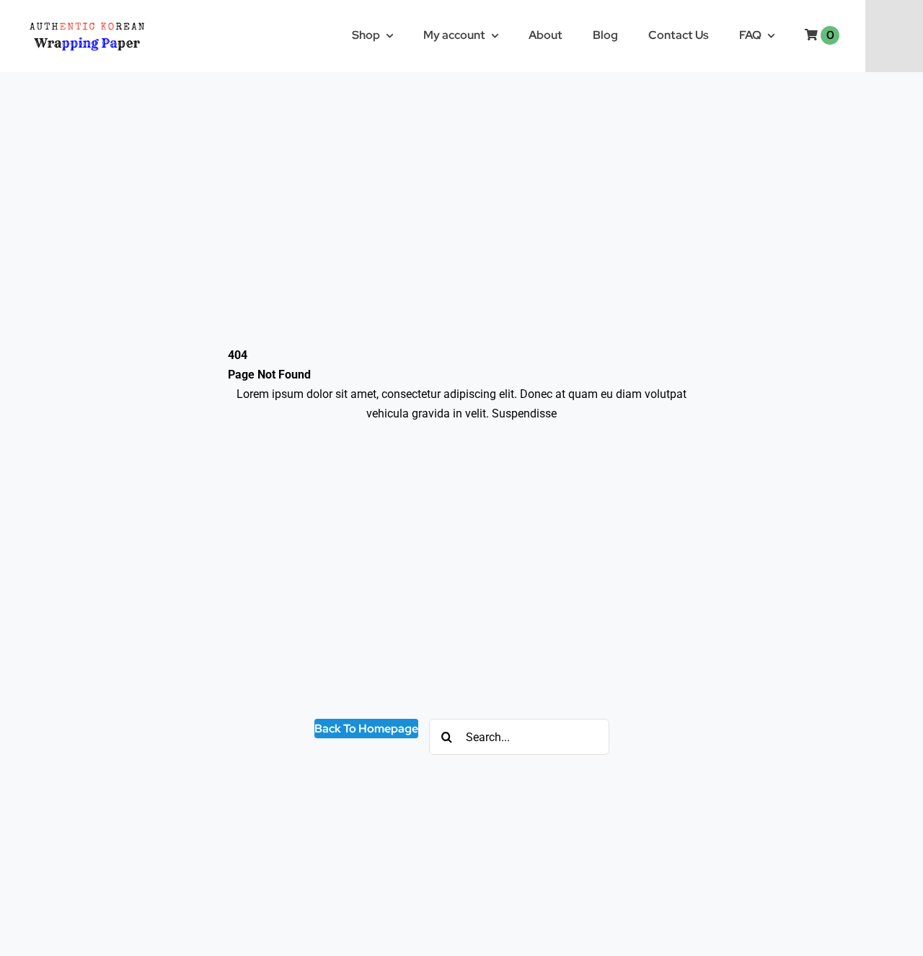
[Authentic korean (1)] (112, 20)
